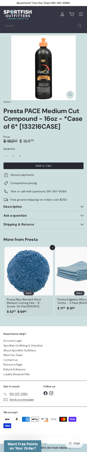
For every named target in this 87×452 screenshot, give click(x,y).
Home (6, 101)
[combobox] (43, 25)
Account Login (12, 340)
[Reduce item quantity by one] (6, 156)
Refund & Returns (14, 369)
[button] (43, 448)
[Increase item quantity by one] (20, 156)
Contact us (10, 360)
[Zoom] (70, 94)
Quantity (9, 149)
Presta (31, 239)
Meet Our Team (13, 355)
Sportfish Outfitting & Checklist (23, 345)
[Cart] (71, 14)
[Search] (79, 25)
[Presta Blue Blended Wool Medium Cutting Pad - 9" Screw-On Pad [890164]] (28, 281)
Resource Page (12, 364)
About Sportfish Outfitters (19, 350)
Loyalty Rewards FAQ (16, 374)
